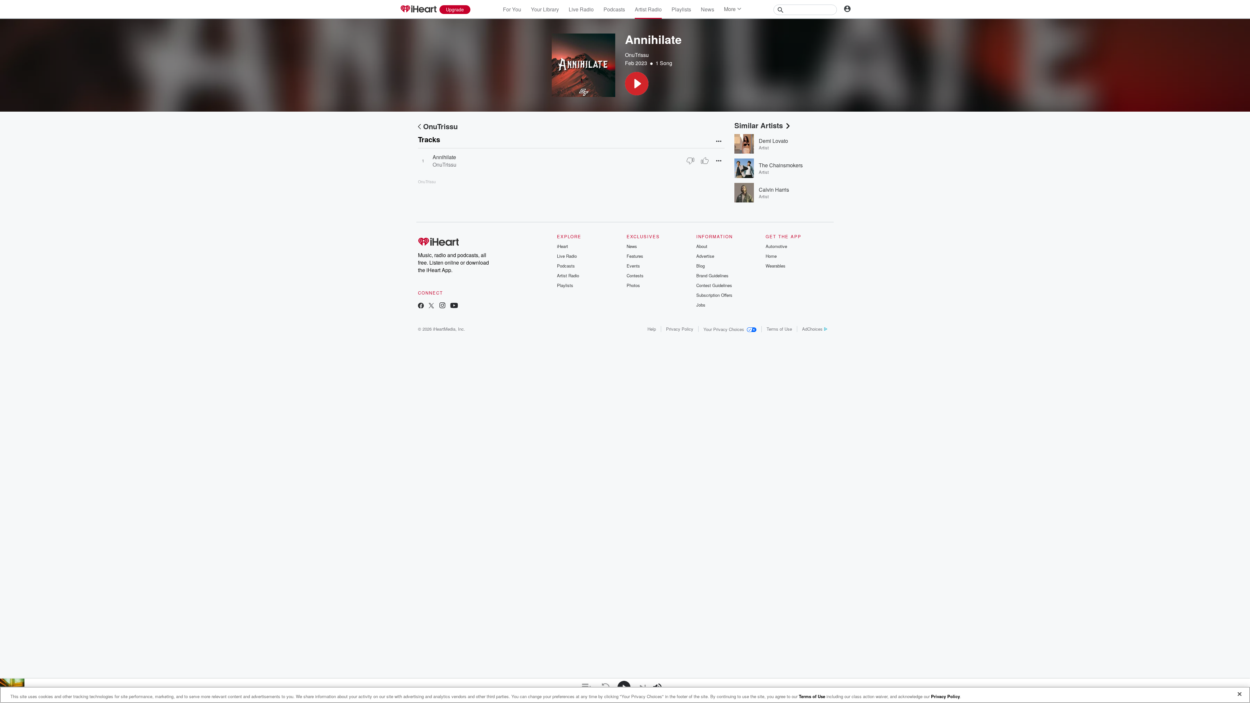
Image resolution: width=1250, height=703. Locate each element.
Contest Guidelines (714, 285)
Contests (635, 275)
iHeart (562, 246)
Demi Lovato (773, 141)
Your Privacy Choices (723, 329)
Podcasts (614, 9)
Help (651, 329)
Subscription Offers (714, 295)
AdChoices (812, 329)
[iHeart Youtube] (454, 306)
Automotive (776, 246)
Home (771, 256)
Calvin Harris (774, 189)
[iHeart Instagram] (442, 306)
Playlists (681, 9)
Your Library (545, 9)
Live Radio (581, 9)
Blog (700, 266)
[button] (636, 83)
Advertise (705, 256)
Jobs (700, 305)
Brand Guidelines (712, 275)
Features (635, 256)
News (707, 9)
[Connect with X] (431, 306)
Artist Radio (648, 9)
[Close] (1239, 694)
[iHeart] (418, 9)
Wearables (775, 266)
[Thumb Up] (705, 161)
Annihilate (444, 157)
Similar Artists (758, 125)
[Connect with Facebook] (421, 306)
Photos (633, 285)
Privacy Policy (679, 329)
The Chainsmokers (781, 165)
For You (512, 9)
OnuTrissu (637, 55)
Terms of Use (779, 329)
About (701, 246)
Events (633, 266)
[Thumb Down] (690, 161)
